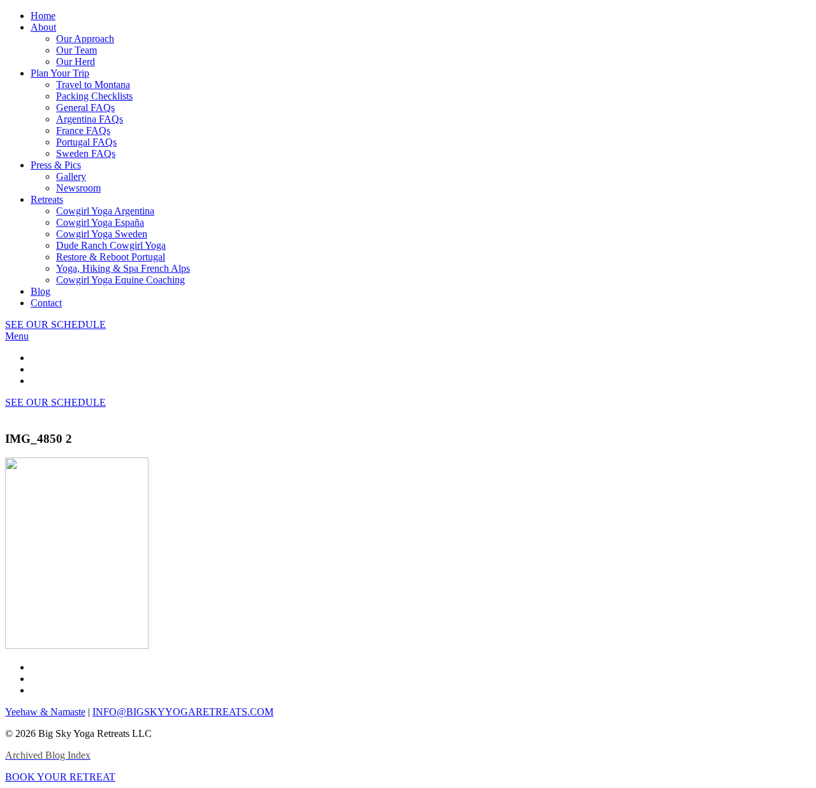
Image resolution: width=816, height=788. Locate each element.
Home (43, 15)
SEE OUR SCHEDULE (55, 324)
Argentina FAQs (89, 119)
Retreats (47, 199)
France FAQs (83, 130)
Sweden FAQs (85, 153)
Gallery (71, 176)
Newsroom (78, 187)
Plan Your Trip (60, 73)
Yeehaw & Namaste (45, 711)
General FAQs (85, 107)
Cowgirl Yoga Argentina (105, 210)
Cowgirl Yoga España (100, 222)
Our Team (76, 50)
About (43, 27)
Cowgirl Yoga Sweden (101, 233)
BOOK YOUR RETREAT (60, 776)
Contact (46, 302)
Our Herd (75, 61)
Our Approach (85, 38)
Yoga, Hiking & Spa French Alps (123, 268)
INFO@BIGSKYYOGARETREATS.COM (182, 711)
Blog (40, 291)
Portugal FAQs (86, 142)
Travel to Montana (93, 84)
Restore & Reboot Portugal (110, 256)
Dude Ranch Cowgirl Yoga (111, 245)
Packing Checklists (94, 96)
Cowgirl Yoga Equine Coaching (120, 279)
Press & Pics (56, 165)
